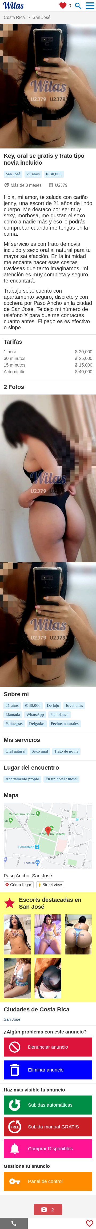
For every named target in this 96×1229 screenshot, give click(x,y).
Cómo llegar (18, 884)
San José (12, 1019)
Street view (50, 884)
